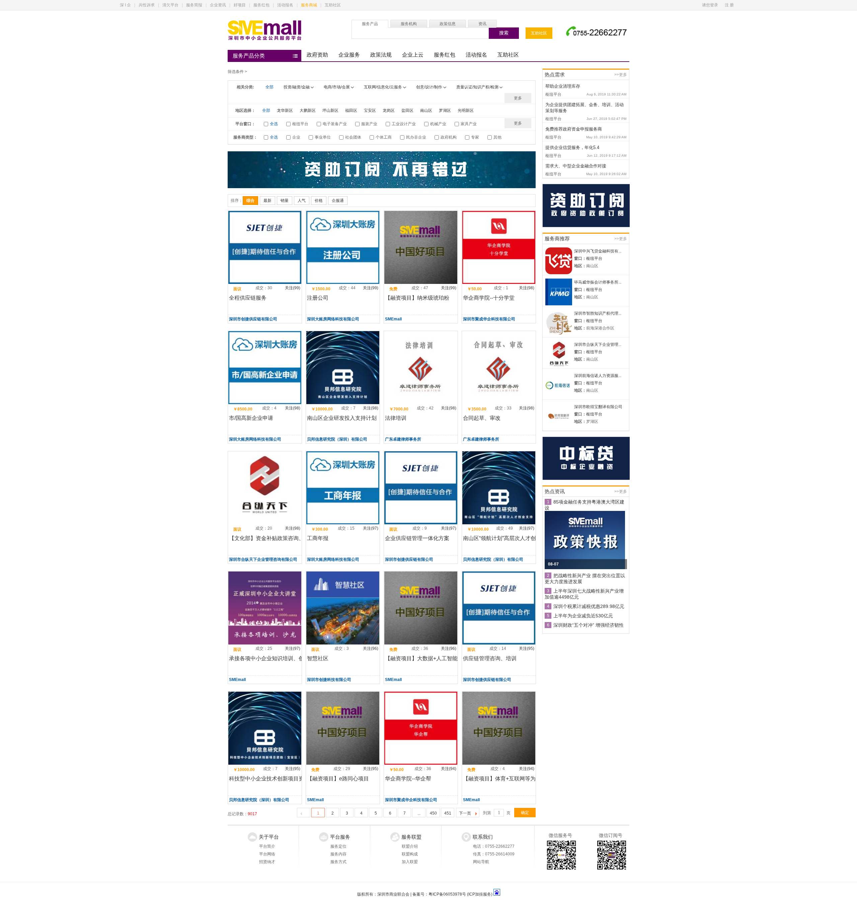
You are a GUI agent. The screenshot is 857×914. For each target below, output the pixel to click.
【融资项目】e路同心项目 (338, 778)
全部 (269, 87)
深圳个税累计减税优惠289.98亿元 (588, 606)
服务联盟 (411, 837)
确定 (525, 812)
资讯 (482, 23)
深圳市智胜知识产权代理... (597, 313)
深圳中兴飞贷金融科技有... (597, 251)
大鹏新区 (308, 110)
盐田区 (407, 110)
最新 (267, 200)
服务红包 (261, 5)
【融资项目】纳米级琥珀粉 (417, 298)
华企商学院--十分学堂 (489, 298)
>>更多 (620, 74)
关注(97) (370, 528)
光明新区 (466, 110)
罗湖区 (445, 110)
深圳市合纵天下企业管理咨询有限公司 (263, 559)
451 (447, 813)
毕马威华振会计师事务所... (597, 282)
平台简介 (267, 846)
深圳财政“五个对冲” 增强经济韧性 (588, 625)
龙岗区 (389, 110)
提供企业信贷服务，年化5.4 (572, 147)
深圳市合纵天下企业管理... (597, 344)
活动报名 (285, 5)
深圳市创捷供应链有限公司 (253, 319)
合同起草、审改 (481, 418)
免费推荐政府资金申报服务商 (573, 129)
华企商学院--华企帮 (408, 778)
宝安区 (370, 110)
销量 (285, 200)
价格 (319, 200)
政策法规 (381, 55)
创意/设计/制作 (429, 87)
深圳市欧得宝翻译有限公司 (598, 406)
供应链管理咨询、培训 (490, 658)
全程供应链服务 (247, 298)
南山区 (426, 110)
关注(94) (448, 768)
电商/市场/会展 (337, 87)
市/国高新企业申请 (251, 418)
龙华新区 (285, 110)
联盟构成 (410, 854)
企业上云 (412, 55)
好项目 (240, 5)
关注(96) (370, 648)
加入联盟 (410, 861)
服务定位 (338, 846)
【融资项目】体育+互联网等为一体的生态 (512, 778)
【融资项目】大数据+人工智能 (421, 658)
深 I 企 (125, 5)
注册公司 (317, 298)
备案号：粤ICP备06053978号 (439, 894)
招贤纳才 (267, 861)
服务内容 (338, 854)
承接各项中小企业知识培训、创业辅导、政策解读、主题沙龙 (301, 658)
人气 (302, 200)
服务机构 (409, 23)
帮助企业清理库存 (562, 86)
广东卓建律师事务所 (403, 439)
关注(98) (526, 288)
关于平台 (269, 837)
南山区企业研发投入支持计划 (342, 418)
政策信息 (448, 23)
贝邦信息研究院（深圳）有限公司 (337, 439)
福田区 (351, 110)
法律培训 (395, 418)
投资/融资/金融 (297, 87)
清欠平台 (170, 5)
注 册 (729, 5)
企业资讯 (218, 5)
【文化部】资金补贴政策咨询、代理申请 (277, 538)
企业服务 (349, 55)
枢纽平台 (594, 258)
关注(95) (526, 648)
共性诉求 (147, 5)
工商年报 (317, 538)
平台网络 (267, 854)
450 (433, 813)
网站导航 (481, 861)
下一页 (465, 813)
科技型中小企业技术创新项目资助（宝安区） (282, 778)
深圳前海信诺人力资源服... (597, 375)
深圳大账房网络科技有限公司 (333, 319)
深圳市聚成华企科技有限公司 (489, 319)
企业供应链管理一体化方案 (417, 538)
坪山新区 (330, 110)
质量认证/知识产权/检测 (477, 87)
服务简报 (194, 5)
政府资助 (317, 55)
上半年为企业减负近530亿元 (583, 615)
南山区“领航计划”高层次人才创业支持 (507, 538)
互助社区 (333, 5)
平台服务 (340, 837)
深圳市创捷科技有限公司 (329, 679)
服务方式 (338, 861)
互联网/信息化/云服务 (383, 87)
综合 (250, 200)
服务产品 (370, 23)
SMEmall (393, 319)
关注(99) (292, 288)
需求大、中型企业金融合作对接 (575, 165)
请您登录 (710, 5)
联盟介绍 (410, 846)
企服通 (338, 200)
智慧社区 (317, 658)
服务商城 (309, 5)
